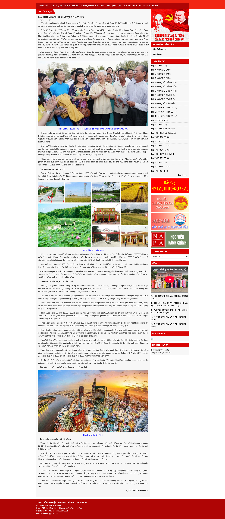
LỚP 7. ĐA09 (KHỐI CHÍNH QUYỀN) (164, 82)
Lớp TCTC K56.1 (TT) (159, 162)
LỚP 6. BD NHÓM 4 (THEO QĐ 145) (164, 108)
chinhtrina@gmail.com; (49, 514)
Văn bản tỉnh (157, 54)
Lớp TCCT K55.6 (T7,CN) (160, 166)
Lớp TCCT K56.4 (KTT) (159, 120)
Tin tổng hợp (44, 11)
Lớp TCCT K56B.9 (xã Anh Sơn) (163, 129)
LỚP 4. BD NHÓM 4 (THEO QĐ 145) (164, 116)
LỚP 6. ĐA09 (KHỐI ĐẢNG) (161, 74)
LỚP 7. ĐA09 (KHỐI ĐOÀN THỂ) (163, 95)
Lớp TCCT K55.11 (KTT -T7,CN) (162, 154)
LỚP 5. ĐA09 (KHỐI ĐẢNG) (161, 78)
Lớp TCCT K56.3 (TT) (159, 124)
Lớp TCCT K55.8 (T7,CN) (160, 137)
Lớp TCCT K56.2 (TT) (159, 65)
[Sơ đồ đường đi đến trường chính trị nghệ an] (152, 338)
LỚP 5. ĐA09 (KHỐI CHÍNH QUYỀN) (164, 91)
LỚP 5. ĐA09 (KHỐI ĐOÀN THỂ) (163, 103)
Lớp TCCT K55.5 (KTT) (159, 171)
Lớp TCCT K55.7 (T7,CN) (160, 141)
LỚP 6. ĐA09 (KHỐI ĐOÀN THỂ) (163, 99)
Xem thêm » (182, 175)
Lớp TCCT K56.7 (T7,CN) (160, 145)
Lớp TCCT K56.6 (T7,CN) (160, 150)
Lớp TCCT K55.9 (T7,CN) (160, 158)
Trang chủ (43, 6)
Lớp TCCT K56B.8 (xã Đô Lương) (163, 133)
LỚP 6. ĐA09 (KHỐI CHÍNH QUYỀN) (164, 86)
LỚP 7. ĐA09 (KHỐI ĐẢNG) (161, 70)
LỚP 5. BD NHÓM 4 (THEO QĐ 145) (164, 112)
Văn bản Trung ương (160, 49)
